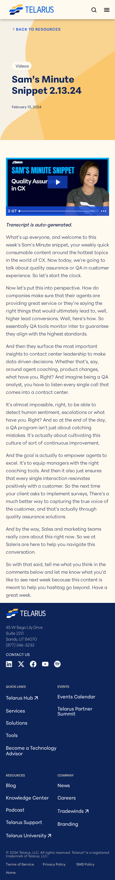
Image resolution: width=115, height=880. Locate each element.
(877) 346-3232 (20, 645)
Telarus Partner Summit (75, 711)
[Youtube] (45, 664)
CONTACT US (18, 654)
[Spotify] (57, 664)
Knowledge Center (27, 797)
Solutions (16, 722)
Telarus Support (24, 821)
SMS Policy (85, 863)
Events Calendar (76, 696)
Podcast (15, 809)
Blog (11, 785)
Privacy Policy (54, 863)
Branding (68, 823)
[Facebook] (33, 664)
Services (15, 710)
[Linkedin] (9, 664)
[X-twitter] (21, 664)
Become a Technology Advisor (31, 750)
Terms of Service (20, 863)
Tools (12, 734)
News (64, 785)
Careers (67, 797)
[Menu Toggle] (107, 10)
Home (11, 872)
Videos (22, 66)
